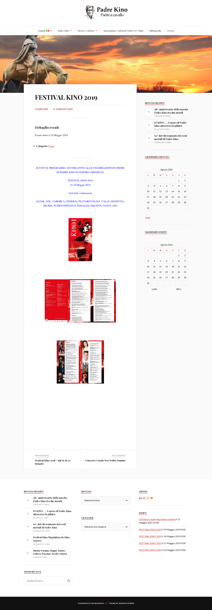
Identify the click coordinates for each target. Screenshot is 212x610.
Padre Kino (63, 30)
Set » (178, 289)
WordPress (97, 603)
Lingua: (42, 30)
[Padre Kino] (106, 17)
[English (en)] (144, 498)
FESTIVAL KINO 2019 (66, 97)
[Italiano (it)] (140, 498)
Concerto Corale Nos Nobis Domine (105, 460)
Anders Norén (126, 603)
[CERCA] (68, 581)
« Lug (147, 217)
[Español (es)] (147, 498)
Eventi (170, 30)
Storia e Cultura (86, 30)
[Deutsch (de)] (151, 498)
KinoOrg (43, 109)
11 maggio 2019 (64, 109)
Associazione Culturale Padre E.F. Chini (123, 30)
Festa (51, 146)
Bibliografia (155, 30)
